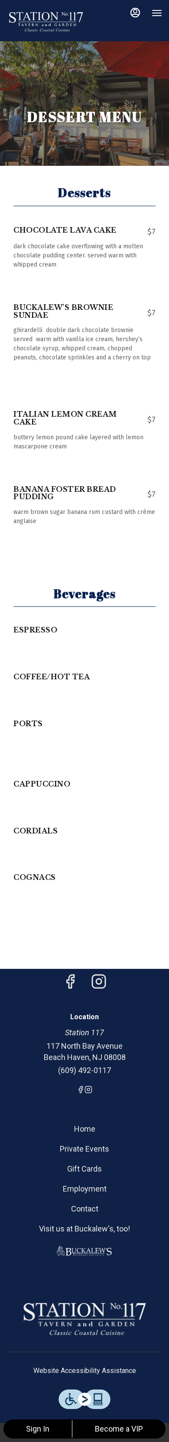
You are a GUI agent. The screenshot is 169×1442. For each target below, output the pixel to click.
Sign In (37, 1428)
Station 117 (84, 1319)
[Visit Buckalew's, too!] (84, 1250)
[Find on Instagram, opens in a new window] (99, 984)
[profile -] (135, 12)
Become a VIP (119, 1428)
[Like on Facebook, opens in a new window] (70, 984)
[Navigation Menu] (156, 13)
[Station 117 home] (46, 21)
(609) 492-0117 (84, 1070)
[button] (84, 248)
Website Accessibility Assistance (84, 1370)
